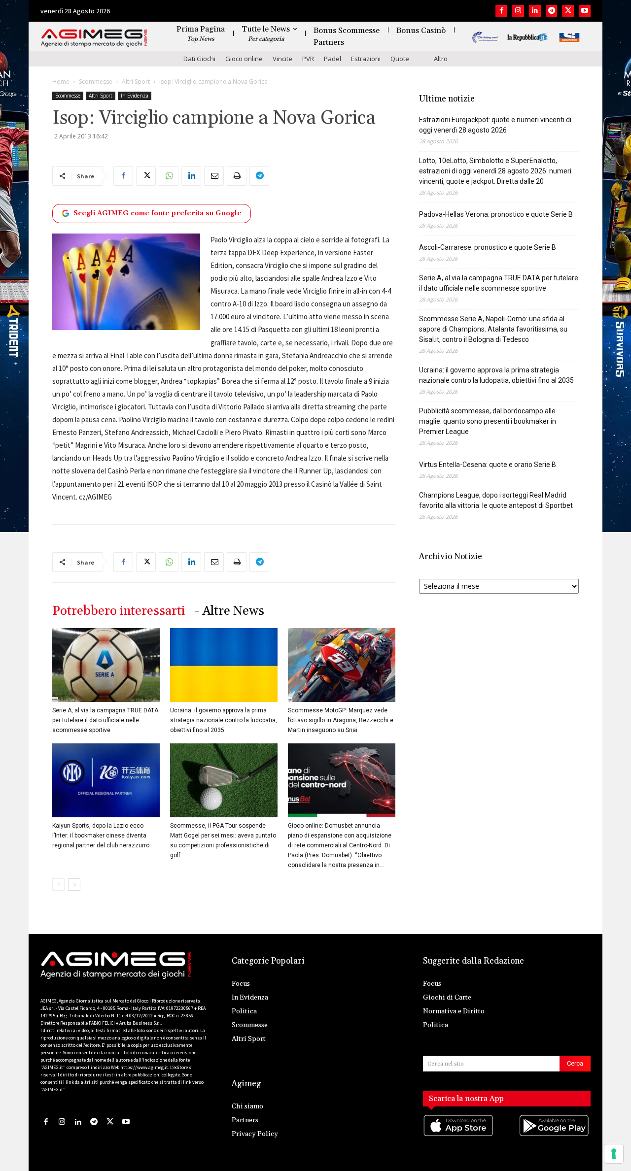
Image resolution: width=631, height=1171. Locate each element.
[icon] (459, 1135)
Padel (332, 58)
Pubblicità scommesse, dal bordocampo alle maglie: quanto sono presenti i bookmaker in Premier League (487, 421)
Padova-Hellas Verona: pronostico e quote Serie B (496, 214)
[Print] (236, 176)
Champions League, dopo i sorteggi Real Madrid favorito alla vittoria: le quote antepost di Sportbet (496, 500)
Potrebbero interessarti (118, 611)
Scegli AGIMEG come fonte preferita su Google (157, 213)
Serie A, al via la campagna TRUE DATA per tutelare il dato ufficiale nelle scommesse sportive (105, 720)
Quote (399, 58)
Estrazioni (366, 58)
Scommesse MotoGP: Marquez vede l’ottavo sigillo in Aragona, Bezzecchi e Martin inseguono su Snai (340, 720)
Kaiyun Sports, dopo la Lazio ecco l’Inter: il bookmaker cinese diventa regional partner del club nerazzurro (100, 835)
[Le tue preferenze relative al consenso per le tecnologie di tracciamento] (613, 1153)
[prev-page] (58, 884)
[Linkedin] (535, 11)
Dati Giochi (199, 58)
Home (61, 81)
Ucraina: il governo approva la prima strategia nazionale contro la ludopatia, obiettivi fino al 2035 (223, 720)
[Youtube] (585, 11)
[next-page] (74, 884)
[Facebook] (501, 11)
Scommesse (95, 81)
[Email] (214, 176)
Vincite (282, 58)
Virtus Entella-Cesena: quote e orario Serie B (487, 464)
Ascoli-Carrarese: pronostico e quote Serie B (487, 247)
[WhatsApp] (168, 176)
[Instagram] (518, 11)
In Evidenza (134, 95)
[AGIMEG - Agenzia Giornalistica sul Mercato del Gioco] (94, 38)
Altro (441, 58)
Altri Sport (136, 81)
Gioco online (244, 58)
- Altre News (229, 611)
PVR (308, 58)
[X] (568, 11)
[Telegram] (552, 11)
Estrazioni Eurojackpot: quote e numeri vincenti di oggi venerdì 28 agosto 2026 (495, 125)
